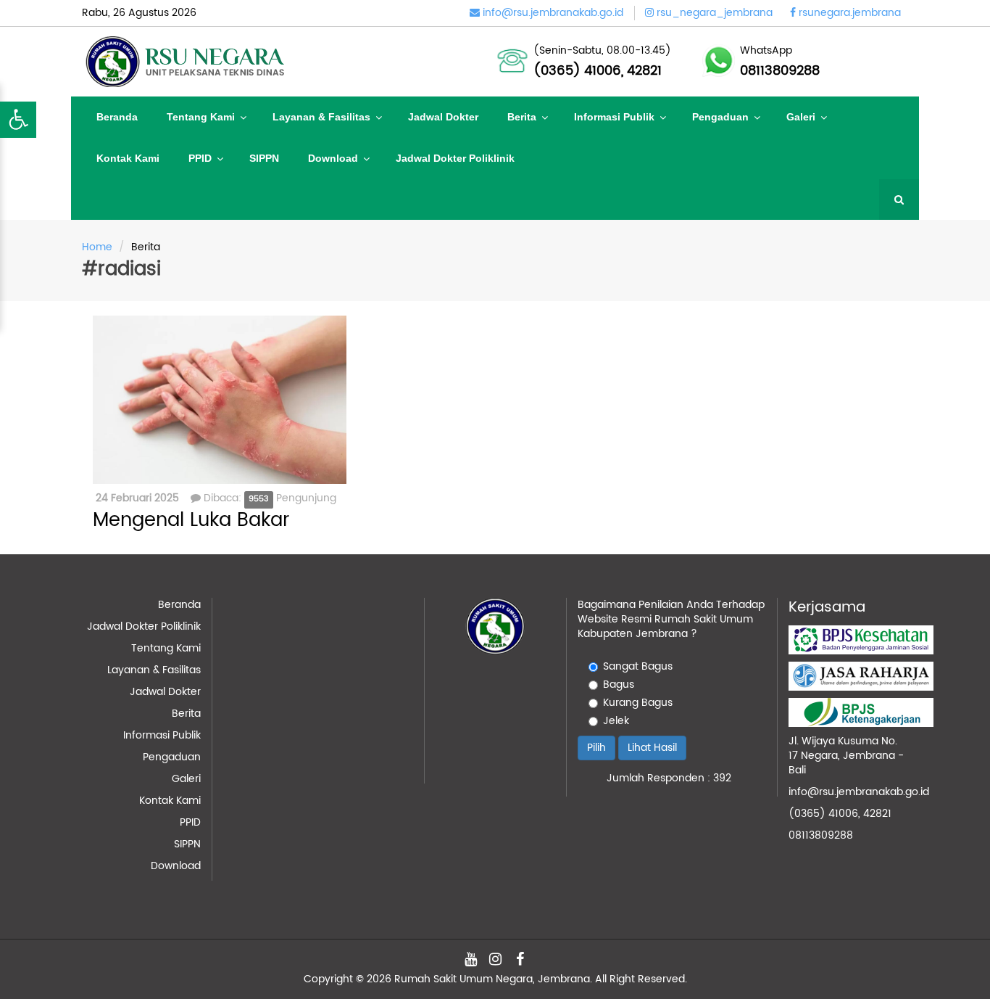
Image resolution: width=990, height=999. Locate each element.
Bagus (618, 685)
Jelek (616, 721)
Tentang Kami (201, 117)
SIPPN (264, 158)
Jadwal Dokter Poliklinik (455, 158)
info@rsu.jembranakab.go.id (859, 792)
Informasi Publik (614, 117)
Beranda (117, 117)
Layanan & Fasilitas (321, 117)
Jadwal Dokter (443, 117)
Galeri (800, 117)
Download (333, 158)
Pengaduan (720, 117)
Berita (521, 117)
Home (97, 247)
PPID (200, 158)
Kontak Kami (127, 158)
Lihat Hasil (652, 747)
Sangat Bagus (638, 666)
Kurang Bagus (638, 703)
